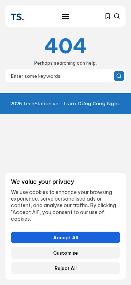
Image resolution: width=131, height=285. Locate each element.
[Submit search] (119, 76)
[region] (65, 226)
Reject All (65, 268)
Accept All (65, 237)
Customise (65, 253)
